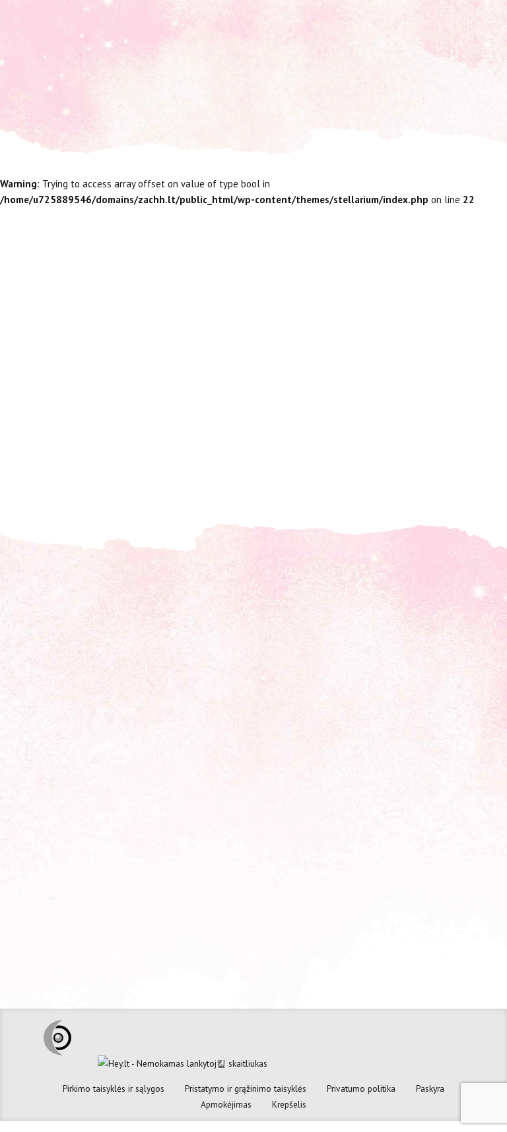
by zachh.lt (439, 456)
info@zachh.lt (318, 655)
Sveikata (354, 456)
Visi (395, 456)
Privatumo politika (361, 1088)
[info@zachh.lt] (273, 654)
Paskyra (430, 1088)
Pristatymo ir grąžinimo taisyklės (245, 1088)
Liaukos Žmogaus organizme (336, 294)
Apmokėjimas (226, 1104)
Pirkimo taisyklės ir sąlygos (113, 1088)
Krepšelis (289, 1104)
